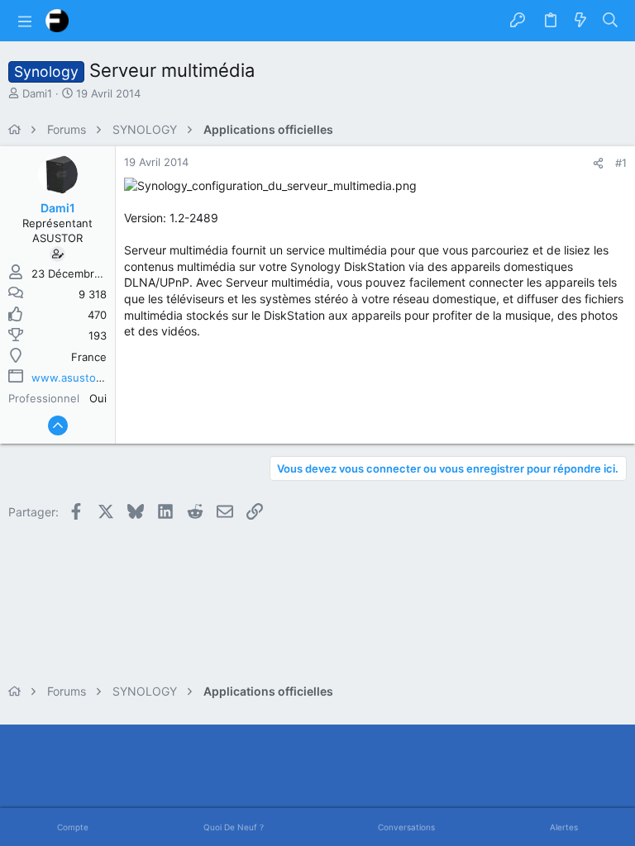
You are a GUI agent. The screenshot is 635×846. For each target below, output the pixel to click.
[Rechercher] (610, 21)
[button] (24, 21)
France (89, 357)
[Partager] (598, 163)
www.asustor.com (77, 377)
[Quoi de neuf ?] (580, 21)
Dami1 (37, 93)
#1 (621, 162)
